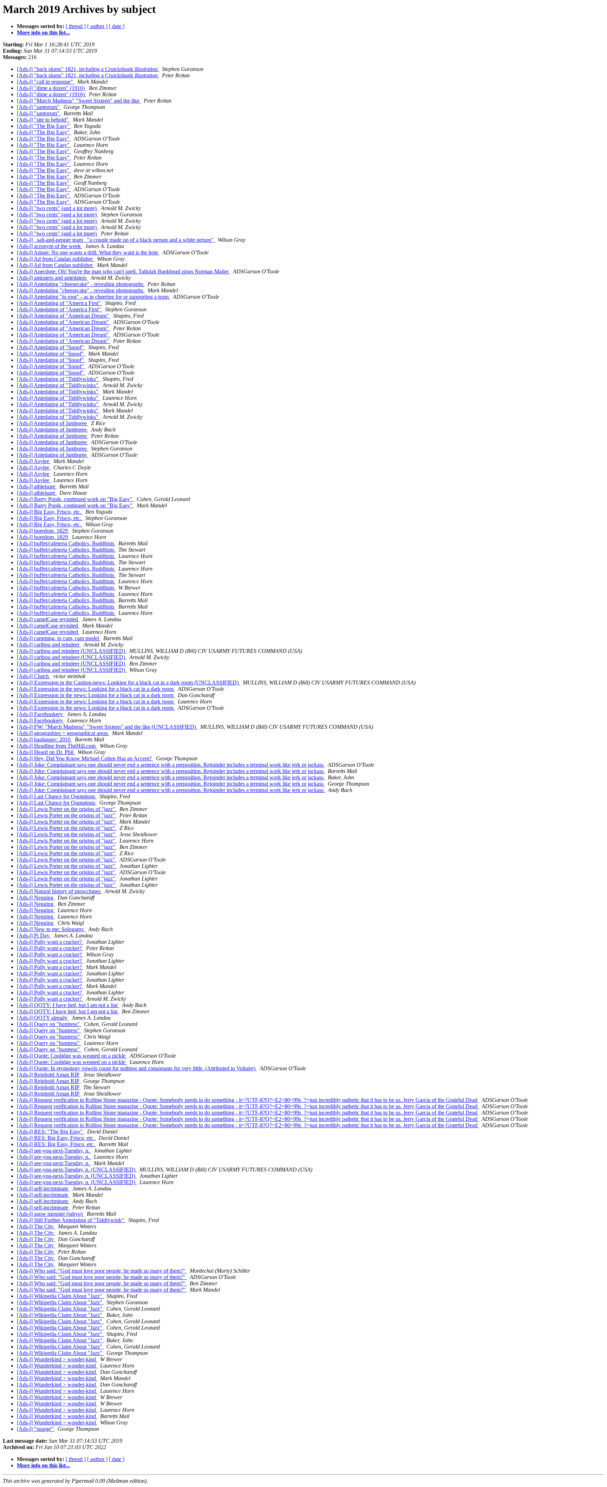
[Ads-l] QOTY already (43, 1018)
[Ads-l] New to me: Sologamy (51, 929)
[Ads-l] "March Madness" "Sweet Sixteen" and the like (79, 101)
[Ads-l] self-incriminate (43, 1188)
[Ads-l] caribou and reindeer (49, 645)
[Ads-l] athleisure (37, 486)
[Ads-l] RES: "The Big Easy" (50, 1132)
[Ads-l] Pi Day (34, 936)
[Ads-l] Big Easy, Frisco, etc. (50, 512)
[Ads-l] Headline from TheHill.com (57, 746)
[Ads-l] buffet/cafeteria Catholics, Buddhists (66, 543)
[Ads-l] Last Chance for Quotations (57, 796)
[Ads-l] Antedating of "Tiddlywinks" (58, 379)
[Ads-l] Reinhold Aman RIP (48, 1075)
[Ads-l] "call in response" (45, 82)
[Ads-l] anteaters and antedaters (52, 278)
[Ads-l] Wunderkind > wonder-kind (57, 1359)
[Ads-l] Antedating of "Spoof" (51, 347)
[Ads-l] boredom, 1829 (43, 531)
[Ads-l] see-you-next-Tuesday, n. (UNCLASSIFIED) (77, 1170)
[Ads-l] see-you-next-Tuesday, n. (54, 1151)
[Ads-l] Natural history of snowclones (59, 891)
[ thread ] (76, 26)
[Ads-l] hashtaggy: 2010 (44, 739)
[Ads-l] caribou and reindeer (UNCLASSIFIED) (71, 651)
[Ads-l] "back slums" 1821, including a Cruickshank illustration (88, 69)
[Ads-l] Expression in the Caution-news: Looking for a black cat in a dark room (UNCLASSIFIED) (128, 683)
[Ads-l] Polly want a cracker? (50, 942)
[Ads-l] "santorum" (39, 107)
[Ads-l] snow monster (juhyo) (50, 1214)
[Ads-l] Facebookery (40, 714)
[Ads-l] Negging (36, 898)
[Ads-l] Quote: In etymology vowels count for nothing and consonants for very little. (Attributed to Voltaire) (137, 1068)
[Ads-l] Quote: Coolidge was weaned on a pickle (72, 1056)
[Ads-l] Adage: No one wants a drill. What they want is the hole (88, 252)
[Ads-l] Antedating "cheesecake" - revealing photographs (81, 284)
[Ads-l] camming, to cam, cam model (58, 638)
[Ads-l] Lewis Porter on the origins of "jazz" (67, 809)
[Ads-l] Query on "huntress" (49, 1024)
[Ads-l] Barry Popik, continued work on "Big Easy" (75, 499)
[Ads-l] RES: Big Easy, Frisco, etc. (56, 1138)
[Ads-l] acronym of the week (49, 246)
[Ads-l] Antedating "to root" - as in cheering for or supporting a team (93, 297)
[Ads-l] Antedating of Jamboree (52, 423)
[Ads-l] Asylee (34, 461)
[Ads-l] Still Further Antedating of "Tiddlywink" (71, 1220)
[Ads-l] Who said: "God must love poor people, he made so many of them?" (102, 1271)
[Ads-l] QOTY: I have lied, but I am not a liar (68, 1005)
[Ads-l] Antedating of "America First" (59, 303)
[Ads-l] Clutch (33, 676)
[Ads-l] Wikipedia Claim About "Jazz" (60, 1296)
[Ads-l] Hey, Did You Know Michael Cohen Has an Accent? (85, 758)
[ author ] (97, 26)
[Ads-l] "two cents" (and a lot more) (57, 208)
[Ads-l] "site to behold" (43, 120)
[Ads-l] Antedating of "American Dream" (63, 316)
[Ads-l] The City (36, 1226)
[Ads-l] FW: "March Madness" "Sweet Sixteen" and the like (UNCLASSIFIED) (107, 727)
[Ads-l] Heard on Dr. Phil (46, 752)
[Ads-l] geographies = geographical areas (63, 733)
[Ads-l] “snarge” (36, 1429)
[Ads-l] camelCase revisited (48, 619)
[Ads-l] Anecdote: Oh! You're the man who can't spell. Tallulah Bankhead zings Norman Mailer (123, 271)
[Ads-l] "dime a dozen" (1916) (51, 88)
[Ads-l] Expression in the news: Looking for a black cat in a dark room (96, 689)
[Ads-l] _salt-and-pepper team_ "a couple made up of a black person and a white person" (116, 240)
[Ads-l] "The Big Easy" (44, 126)
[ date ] (116, 26)
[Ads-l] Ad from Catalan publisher (55, 259)
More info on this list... (43, 32)
